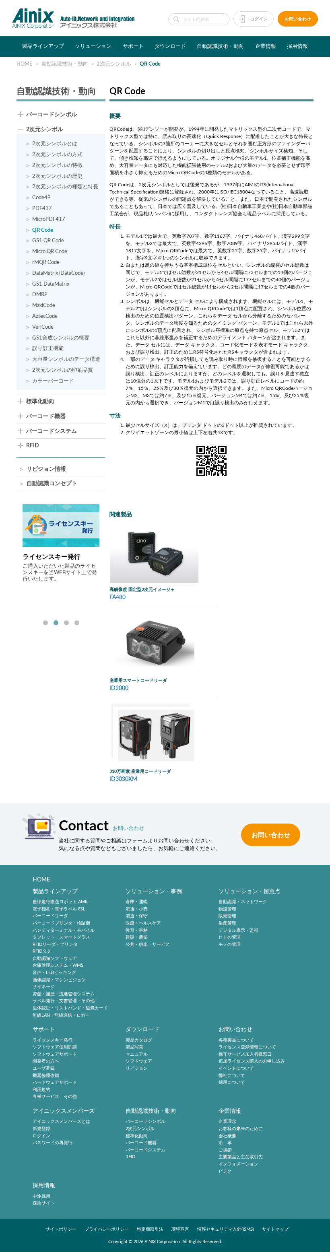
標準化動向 (40, 401)
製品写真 (134, 1047)
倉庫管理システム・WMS (58, 966)
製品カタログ (139, 1040)
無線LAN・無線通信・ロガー (61, 1015)
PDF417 (42, 208)
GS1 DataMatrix (50, 284)
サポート (133, 46)
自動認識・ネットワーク (243, 902)
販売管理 (227, 916)
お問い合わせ (298, 19)
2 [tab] (56, 623)
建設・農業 (137, 937)
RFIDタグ (42, 951)
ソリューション (93, 46)
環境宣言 (180, 1229)
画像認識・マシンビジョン (59, 980)
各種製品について (236, 1040)
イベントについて (236, 1068)
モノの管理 (230, 944)
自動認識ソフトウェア (55, 958)
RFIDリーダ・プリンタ (55, 944)
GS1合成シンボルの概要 (60, 338)
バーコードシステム (51, 431)
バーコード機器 (46, 416)
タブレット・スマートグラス (61, 937)
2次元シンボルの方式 (57, 154)
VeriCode (43, 327)
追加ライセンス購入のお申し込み (252, 1061)
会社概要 (227, 1136)
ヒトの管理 (230, 937)
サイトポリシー (60, 1229)
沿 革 (225, 1143)
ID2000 (118, 688)
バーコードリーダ (50, 916)
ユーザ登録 (44, 1068)
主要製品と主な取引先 (241, 1157)
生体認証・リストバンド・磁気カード (70, 1008)
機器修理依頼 (46, 1075)
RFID (32, 446)
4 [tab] (77, 623)
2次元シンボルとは (54, 143)
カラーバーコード (53, 381)
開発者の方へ (46, 1061)
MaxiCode (43, 305)
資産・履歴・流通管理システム (64, 994)
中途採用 (41, 1196)
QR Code (42, 230)
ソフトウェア (139, 1061)
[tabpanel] (61, 543)
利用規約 (41, 1089)
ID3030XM (123, 779)
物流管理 (227, 909)
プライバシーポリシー (107, 1229)
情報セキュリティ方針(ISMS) (225, 1229)
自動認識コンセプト (52, 483)
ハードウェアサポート (55, 1082)
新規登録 (41, 1128)
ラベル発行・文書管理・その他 (64, 1001)
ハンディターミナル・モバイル (64, 930)
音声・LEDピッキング (54, 972)
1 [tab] (45, 623)
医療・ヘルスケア (143, 923)
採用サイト (44, 1203)
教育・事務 (137, 930)
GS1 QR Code (48, 240)
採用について (232, 1082)
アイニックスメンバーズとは (61, 1122)
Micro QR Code (49, 251)
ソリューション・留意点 (249, 891)
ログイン (259, 19)
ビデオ (225, 1171)
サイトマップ (275, 1229)
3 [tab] (66, 623)
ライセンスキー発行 (52, 1040)
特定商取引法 (150, 1229)
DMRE (39, 294)
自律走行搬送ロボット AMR (60, 902)
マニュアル (137, 1054)
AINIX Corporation (162, 1242)
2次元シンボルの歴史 (57, 176)
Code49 (41, 197)
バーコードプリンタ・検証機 (61, 923)
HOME (41, 880)
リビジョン (137, 1068)
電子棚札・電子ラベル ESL (59, 909)
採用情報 (297, 46)
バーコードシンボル (51, 114)
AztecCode (45, 316)
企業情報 (265, 46)
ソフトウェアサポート (55, 1054)
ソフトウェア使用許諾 (55, 1047)
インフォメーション (238, 1164)
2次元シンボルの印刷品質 (62, 370)
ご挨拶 (225, 1150)
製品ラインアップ (43, 46)
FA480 (117, 597)
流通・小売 (137, 909)
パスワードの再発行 (52, 1143)
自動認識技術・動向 (220, 46)
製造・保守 (137, 916)
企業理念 (227, 1122)
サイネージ (44, 987)
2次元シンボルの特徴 (57, 165)
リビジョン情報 (46, 469)
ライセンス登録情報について (247, 1047)
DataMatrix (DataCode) (58, 273)
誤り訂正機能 (48, 348)
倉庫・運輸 (137, 902)
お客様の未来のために (241, 1128)
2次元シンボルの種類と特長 (65, 186)
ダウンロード (170, 46)
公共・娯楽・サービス (148, 944)
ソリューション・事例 (154, 891)
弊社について (232, 1075)
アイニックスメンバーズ (64, 1111)
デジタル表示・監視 (238, 930)
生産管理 (227, 923)
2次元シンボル (44, 129)
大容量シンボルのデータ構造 (66, 359)
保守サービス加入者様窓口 (245, 1054)
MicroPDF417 (48, 219)
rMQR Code (46, 262)
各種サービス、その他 (55, 1097)
